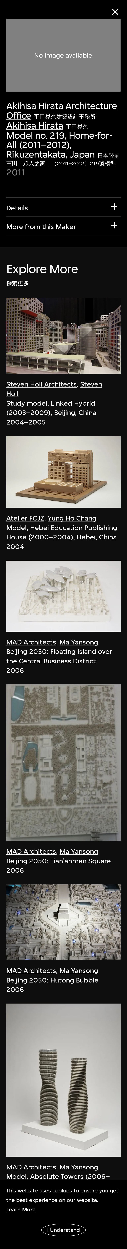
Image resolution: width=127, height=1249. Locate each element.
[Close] (115, 12)
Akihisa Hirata (34, 125)
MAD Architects (31, 642)
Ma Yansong (79, 642)
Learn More (21, 1209)
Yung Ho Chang (72, 518)
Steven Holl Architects (41, 384)
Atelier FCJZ (25, 518)
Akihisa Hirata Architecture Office (61, 110)
